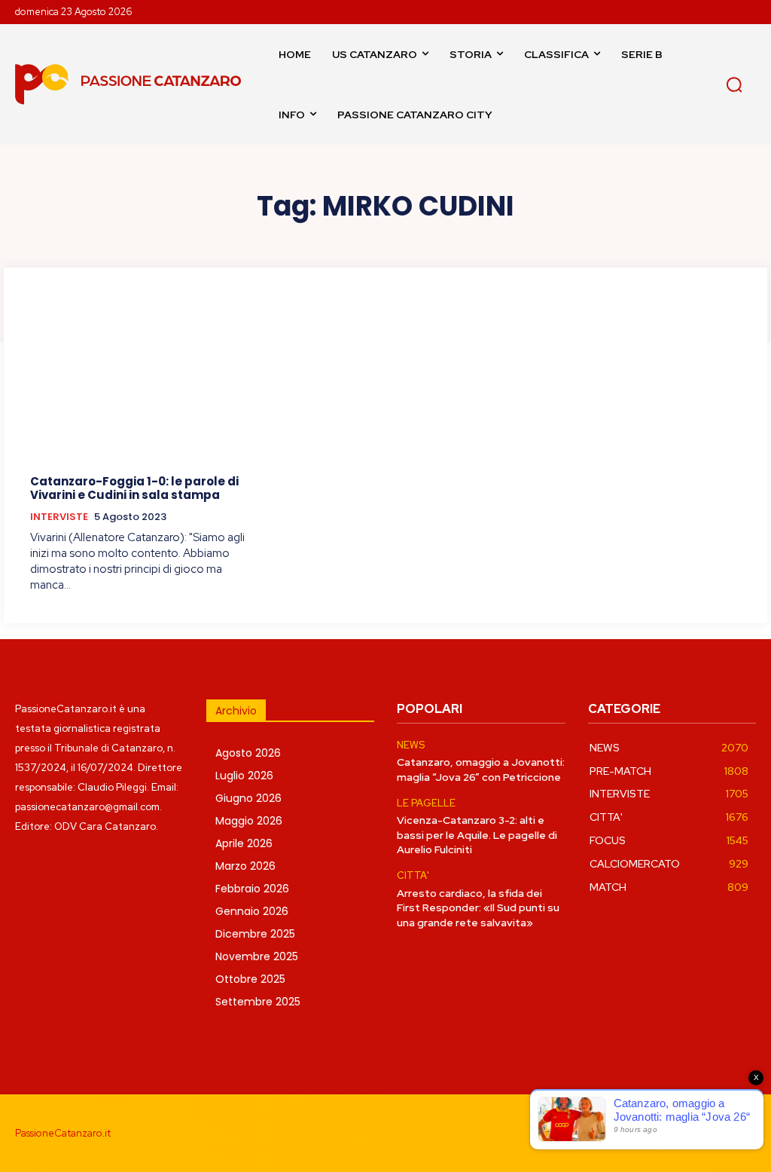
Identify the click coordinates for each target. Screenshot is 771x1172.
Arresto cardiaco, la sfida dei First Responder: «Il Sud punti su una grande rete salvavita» (478, 907)
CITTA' (413, 876)
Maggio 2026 (248, 820)
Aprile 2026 (244, 843)
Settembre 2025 (257, 1001)
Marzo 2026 (245, 866)
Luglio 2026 (244, 775)
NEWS (411, 745)
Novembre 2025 (256, 956)
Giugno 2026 (248, 798)
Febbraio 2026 (252, 888)
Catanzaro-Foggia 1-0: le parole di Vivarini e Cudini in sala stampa (134, 488)
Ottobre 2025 (250, 979)
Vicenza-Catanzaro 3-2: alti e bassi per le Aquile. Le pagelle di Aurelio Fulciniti (477, 834)
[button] (734, 84)
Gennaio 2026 (251, 911)
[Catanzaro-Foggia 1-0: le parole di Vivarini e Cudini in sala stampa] (143, 380)
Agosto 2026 (248, 752)
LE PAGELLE (426, 803)
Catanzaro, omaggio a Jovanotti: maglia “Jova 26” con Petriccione (481, 769)
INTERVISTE (59, 517)
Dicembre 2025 (255, 933)
